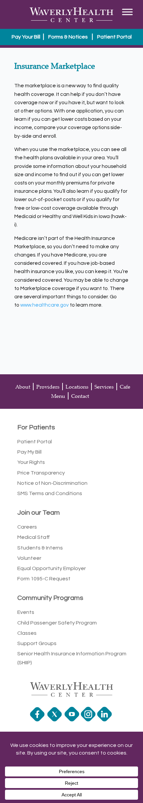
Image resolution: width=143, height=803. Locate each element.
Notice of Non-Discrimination (52, 483)
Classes (27, 633)
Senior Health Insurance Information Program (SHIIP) (71, 658)
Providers (48, 386)
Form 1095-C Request (44, 578)
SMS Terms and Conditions (49, 493)
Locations (77, 386)
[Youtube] (73, 719)
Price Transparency (41, 472)
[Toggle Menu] (127, 12)
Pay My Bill (29, 452)
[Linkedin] (105, 719)
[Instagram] (89, 719)
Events (25, 612)
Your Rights (31, 462)
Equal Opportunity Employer (51, 568)
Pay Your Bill (26, 36)
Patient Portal (114, 36)
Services (104, 386)
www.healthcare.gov (44, 305)
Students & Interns (40, 547)
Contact (80, 396)
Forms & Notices (68, 36)
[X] (55, 719)
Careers (27, 527)
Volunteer (29, 558)
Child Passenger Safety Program (57, 622)
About (22, 386)
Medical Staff (33, 537)
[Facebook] (38, 719)
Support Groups (37, 643)
